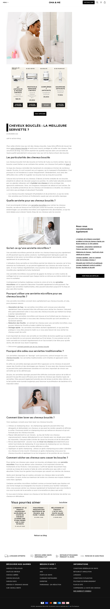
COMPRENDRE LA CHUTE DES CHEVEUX (86, 588)
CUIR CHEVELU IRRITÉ (13, 588)
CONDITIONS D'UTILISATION (82, 578)
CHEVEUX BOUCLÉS (13, 578)
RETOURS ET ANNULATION (82, 571)
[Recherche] (97, 2)
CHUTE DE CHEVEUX (13, 571)
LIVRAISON (77, 575)
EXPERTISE (43, 581)
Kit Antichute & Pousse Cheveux (18, 89)
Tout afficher (40, 113)
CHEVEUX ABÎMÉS (12, 575)
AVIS (41, 571)
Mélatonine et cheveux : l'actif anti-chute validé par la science (57, 511)
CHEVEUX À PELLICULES (14, 568)
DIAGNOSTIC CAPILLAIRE (48, 568)
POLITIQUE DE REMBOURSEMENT (84, 581)
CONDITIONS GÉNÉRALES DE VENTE (85, 568)
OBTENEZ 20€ (89, 2)
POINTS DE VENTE (46, 575)
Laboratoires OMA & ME (41, 606)
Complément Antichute (46, 88)
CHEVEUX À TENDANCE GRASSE (17, 584)
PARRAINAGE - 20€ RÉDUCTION (50, 584)
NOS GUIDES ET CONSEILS (82, 591)
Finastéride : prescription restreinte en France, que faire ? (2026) (39, 511)
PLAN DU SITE (78, 584)
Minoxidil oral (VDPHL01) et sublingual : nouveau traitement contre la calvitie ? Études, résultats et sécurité (89, 265)
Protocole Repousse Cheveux (32, 88)
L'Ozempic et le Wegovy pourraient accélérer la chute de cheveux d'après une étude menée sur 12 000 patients (20, 516)
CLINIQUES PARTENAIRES (48, 578)
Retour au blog (40, 535)
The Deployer (75, 606)
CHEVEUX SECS (11, 581)
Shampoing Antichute (60, 87)
